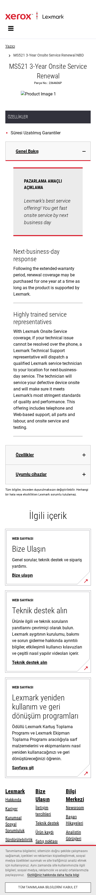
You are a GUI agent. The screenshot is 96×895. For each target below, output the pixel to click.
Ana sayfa (12, 7)
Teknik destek (47, 823)
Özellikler (25, 454)
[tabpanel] (48, 303)
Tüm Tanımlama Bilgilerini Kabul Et (48, 887)
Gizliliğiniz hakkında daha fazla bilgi (53, 875)
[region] (48, 870)
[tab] (48, 151)
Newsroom (75, 807)
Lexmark (15, 791)
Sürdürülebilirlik (19, 839)
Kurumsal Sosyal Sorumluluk (15, 824)
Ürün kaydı (44, 832)
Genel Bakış (27, 151)
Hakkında (13, 799)
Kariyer (11, 808)
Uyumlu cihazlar (31, 474)
